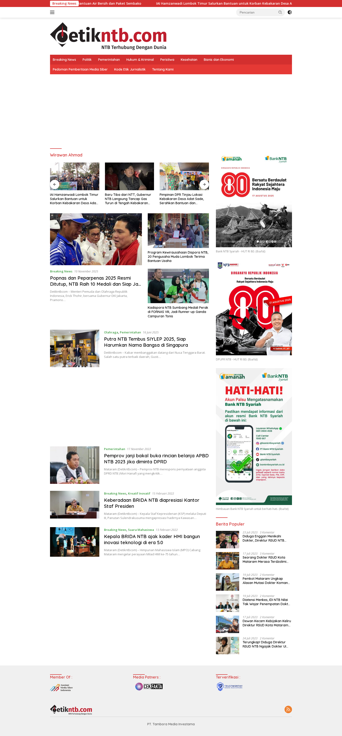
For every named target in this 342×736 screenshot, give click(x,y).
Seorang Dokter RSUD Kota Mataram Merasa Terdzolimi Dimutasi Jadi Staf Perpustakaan (264, 559)
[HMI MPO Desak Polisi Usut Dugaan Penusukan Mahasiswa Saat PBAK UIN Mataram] (184, 176)
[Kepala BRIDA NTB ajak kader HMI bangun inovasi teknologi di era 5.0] (74, 542)
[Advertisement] (171, 109)
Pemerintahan (109, 60)
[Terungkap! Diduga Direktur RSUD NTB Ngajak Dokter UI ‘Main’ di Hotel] (227, 645)
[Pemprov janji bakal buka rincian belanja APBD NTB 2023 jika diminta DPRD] (74, 465)
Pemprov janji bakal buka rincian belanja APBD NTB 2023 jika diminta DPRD (156, 459)
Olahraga (111, 332)
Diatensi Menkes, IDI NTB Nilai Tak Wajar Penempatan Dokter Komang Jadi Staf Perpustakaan (267, 602)
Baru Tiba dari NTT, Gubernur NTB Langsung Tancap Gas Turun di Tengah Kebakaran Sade (73, 199)
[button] (280, 12)
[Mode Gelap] (289, 12)
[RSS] (288, 710)
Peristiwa (167, 60)
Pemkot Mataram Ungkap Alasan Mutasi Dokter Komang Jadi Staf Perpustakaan (266, 581)
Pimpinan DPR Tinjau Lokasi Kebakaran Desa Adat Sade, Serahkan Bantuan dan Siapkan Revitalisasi (127, 199)
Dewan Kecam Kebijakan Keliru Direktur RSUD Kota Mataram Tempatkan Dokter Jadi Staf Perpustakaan (267, 623)
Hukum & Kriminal (140, 60)
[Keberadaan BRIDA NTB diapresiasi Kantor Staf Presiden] (74, 505)
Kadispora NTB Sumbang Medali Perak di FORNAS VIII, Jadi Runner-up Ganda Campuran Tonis (178, 311)
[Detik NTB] (108, 36)
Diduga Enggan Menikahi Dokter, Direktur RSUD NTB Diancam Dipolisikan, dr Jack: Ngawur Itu (265, 538)
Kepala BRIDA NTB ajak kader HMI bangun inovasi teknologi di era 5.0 (152, 539)
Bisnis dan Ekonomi (219, 60)
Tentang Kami (163, 69)
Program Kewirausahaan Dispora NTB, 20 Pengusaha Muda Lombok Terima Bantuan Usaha (178, 256)
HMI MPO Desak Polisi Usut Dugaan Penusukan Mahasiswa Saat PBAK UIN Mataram (184, 199)
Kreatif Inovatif (139, 493)
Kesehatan (189, 60)
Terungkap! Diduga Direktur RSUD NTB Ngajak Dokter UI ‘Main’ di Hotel (264, 644)
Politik (87, 60)
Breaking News (64, 60)
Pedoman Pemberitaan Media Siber (80, 69)
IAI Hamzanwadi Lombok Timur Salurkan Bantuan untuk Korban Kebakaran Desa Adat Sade (195, 3)
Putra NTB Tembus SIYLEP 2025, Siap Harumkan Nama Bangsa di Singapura (146, 342)
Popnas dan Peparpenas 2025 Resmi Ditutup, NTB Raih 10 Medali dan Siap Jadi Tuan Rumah (96, 284)
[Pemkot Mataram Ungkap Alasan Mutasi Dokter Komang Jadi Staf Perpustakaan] (227, 582)
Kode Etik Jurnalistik (130, 69)
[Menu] (53, 12)
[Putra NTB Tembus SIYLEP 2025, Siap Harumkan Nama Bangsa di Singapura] (74, 348)
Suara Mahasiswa (141, 530)
